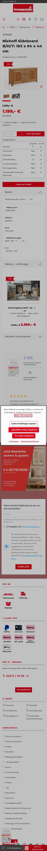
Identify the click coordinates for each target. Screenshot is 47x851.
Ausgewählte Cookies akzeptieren (23, 430)
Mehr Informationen (23, 416)
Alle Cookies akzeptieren (24, 436)
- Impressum (13, 441)
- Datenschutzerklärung (29, 441)
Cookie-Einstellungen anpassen (23, 424)
